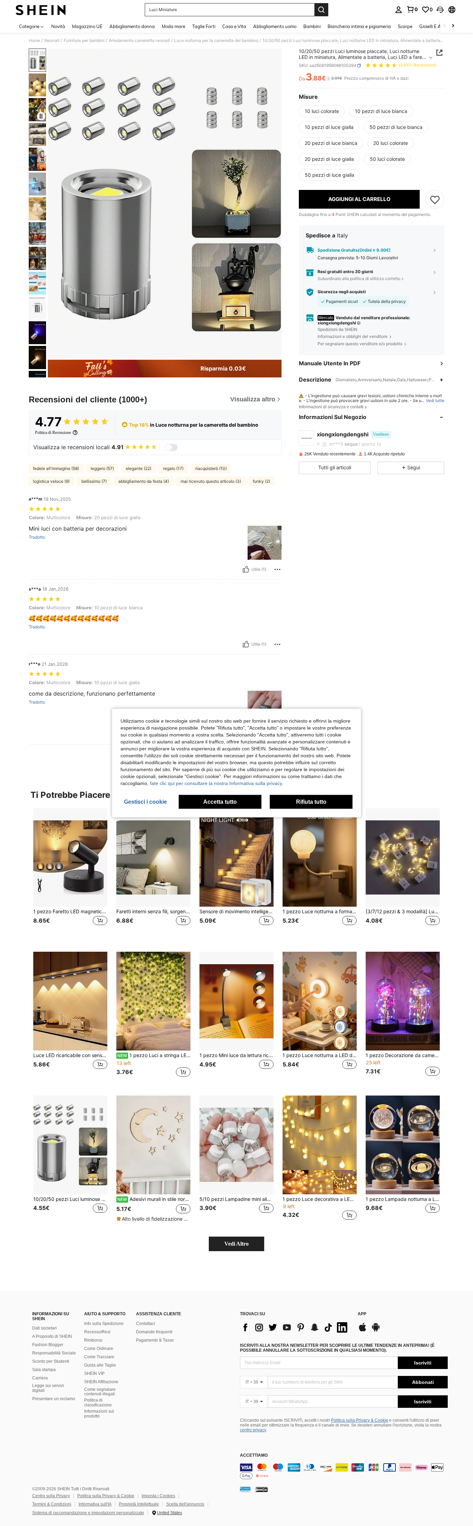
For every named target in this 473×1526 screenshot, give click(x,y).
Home (34, 40)
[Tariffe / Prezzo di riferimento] (328, 78)
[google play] (376, 1330)
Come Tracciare (99, 1356)
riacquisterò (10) (211, 468)
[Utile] (246, 569)
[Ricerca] (321, 9)
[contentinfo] (344, 1471)
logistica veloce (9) (51, 481)
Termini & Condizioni (51, 1504)
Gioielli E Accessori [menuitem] (438, 26)
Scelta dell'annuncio (185, 1504)
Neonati (52, 40)
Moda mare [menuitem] (173, 26)
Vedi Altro (236, 1244)
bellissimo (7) (94, 481)
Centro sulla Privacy (51, 1495)
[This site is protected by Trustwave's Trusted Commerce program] (245, 1489)
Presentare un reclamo (53, 1398)
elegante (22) (138, 468)
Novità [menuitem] (58, 26)
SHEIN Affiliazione (101, 1381)
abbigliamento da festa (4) (143, 481)
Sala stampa (44, 1369)
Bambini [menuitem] (312, 26)
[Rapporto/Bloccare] (277, 569)
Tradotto (37, 537)
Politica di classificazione (98, 1402)
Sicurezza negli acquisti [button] (342, 292)
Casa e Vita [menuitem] (234, 26)
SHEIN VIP (94, 1373)
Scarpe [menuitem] (405, 26)
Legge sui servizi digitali (48, 1388)
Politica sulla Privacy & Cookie (359, 1420)
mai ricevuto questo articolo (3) (211, 481)
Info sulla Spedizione (104, 1323)
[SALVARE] (435, 199)
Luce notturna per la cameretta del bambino (216, 40)
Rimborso (93, 1340)
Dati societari (44, 1328)
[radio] (322, 111)
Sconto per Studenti (50, 1361)
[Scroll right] (452, 26)
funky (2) (261, 481)
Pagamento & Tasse (155, 1340)
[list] (295, 1327)
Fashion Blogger (47, 1344)
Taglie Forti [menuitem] (203, 26)
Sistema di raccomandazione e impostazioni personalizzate (88, 1512)
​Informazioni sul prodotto (99, 1414)
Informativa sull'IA (95, 1504)
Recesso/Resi (97, 1331)
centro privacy (253, 1430)
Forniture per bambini (84, 40)
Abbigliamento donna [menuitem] (132, 26)
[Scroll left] (444, 26)
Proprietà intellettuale (139, 1504)
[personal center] (398, 10)
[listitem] (70, 874)
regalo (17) (173, 468)
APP (362, 1314)
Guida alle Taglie (100, 1365)
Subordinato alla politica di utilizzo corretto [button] (359, 278)
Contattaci (145, 1323)
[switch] (171, 447)
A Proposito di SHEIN (52, 1336)
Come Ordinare (98, 1348)
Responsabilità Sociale (54, 1353)
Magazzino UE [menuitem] (87, 26)
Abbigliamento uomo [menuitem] (274, 26)
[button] (440, 10)
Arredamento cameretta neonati (139, 40)
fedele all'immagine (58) (56, 468)
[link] (412, 9)
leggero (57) (102, 468)
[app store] (362, 1330)
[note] (153, 1218)
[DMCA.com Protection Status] (262, 1489)
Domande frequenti (154, 1331)
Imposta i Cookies (158, 1495)
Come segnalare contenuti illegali (100, 1392)
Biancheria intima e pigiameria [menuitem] (359, 26)
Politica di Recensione (53, 432)
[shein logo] (41, 9)
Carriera (40, 1378)
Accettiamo (254, 1455)
